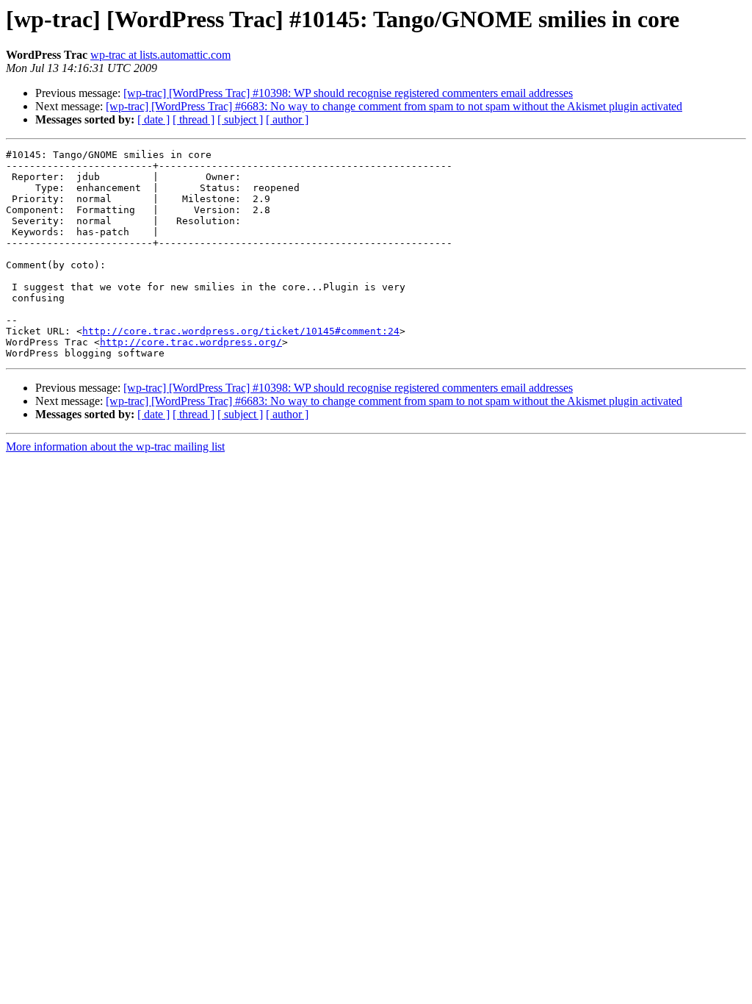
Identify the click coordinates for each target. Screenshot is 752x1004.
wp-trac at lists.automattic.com (160, 55)
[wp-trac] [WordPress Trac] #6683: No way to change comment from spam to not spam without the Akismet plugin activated (394, 106)
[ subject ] (240, 119)
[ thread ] (193, 119)
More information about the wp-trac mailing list (115, 446)
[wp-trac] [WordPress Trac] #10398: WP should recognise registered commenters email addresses (348, 93)
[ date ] (153, 119)
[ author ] (287, 119)
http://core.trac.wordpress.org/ (191, 342)
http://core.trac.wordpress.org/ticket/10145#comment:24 (241, 331)
